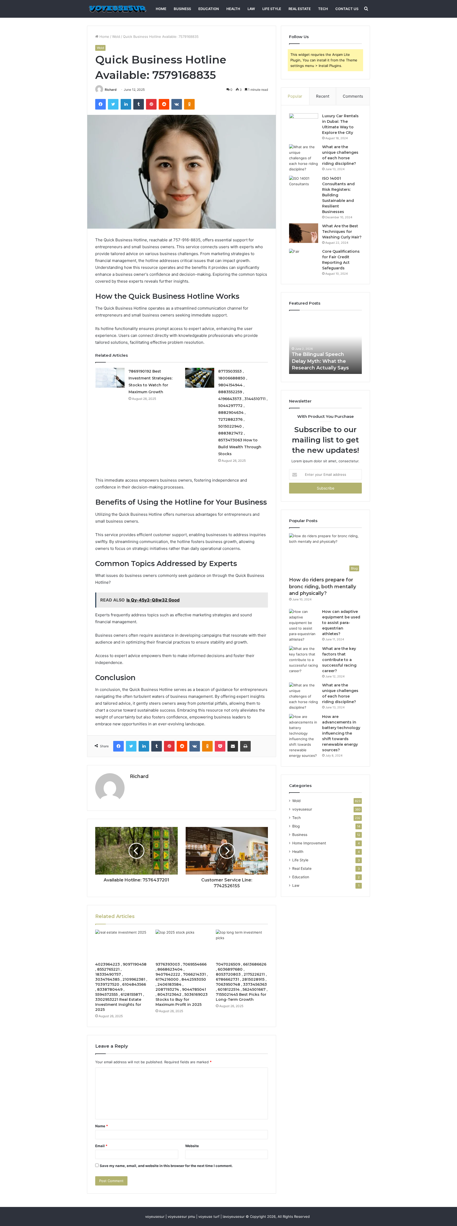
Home (161, 9)
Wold (116, 36)
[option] (325, 345)
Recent (322, 96)
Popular (295, 96)
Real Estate (300, 9)
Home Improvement (309, 843)
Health (233, 9)
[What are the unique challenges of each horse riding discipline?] (303, 158)
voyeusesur (302, 809)
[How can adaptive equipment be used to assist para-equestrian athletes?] (303, 625)
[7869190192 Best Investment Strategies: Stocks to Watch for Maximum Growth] (110, 378)
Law (251, 9)
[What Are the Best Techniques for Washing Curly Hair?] (303, 233)
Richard (111, 90)
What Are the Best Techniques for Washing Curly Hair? (342, 231)
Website (192, 1146)
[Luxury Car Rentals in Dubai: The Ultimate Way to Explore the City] (303, 123)
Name (101, 1126)
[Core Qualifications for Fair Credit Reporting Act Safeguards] (303, 259)
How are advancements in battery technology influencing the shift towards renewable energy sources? (341, 733)
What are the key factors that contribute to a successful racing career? (339, 659)
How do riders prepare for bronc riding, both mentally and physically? (322, 586)
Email (101, 1146)
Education (208, 9)
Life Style (271, 9)
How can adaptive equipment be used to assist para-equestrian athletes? (341, 622)
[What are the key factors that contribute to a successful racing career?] (303, 660)
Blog (296, 826)
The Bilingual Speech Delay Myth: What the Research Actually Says (320, 360)
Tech (323, 9)
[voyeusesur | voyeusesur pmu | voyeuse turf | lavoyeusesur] (117, 8)
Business (182, 9)
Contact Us (346, 9)
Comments (353, 96)
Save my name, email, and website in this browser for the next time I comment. (166, 1166)
